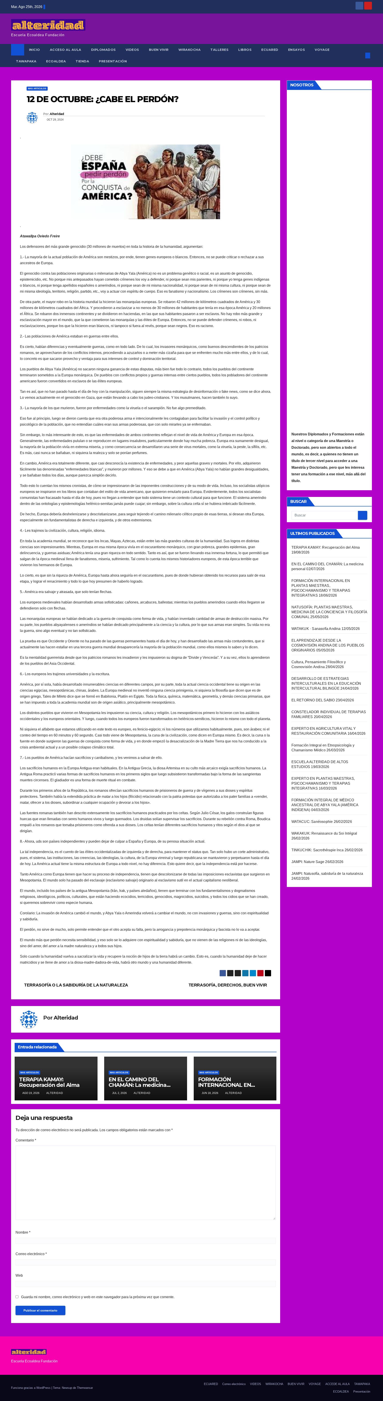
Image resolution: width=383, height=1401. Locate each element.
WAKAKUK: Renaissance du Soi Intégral (324, 833)
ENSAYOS (296, 50)
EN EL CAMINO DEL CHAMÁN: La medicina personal (137, 1085)
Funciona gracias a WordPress (31, 1387)
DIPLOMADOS (103, 50)
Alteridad (57, 114)
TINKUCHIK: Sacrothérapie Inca (317, 850)
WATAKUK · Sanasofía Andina (316, 629)
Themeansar (85, 1387)
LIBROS (245, 50)
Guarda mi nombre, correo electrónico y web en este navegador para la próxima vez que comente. (97, 1297)
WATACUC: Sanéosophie (312, 822)
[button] (360, 55)
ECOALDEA (56, 61)
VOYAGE (322, 50)
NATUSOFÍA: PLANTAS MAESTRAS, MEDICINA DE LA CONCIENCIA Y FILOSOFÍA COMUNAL (329, 612)
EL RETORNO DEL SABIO (313, 700)
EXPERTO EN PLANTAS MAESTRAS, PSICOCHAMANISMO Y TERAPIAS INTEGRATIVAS (323, 783)
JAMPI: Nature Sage (307, 862)
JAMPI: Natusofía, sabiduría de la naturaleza (327, 873)
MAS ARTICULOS (37, 88)
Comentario (26, 1140)
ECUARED (269, 50)
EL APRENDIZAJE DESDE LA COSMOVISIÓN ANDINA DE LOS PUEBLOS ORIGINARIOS (327, 645)
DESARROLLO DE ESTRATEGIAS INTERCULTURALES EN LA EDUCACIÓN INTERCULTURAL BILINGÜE (326, 683)
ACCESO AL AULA (65, 50)
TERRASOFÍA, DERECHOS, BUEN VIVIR (228, 985)
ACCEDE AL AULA (337, 1384)
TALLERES (219, 50)
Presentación (113, 61)
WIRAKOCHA (189, 50)
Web (19, 1275)
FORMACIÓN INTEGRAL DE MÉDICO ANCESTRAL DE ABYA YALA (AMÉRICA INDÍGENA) (324, 805)
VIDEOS (132, 50)
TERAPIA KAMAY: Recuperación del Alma (49, 1082)
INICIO (34, 50)
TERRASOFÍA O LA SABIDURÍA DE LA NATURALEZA (75, 985)
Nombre (23, 1232)
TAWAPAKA (26, 61)
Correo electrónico (31, 1254)
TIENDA (82, 61)
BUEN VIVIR (159, 50)
